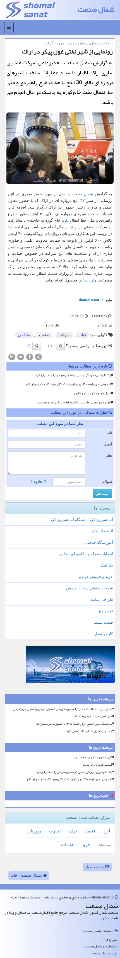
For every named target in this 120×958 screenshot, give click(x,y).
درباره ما (111, 940)
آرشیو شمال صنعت (104, 953)
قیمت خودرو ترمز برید (97, 764)
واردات (90, 280)
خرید (86, 844)
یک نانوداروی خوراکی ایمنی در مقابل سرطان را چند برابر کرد (73, 375)
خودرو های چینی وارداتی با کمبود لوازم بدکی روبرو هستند (74, 402)
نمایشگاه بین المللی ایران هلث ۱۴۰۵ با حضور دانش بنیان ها (74, 724)
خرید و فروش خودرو (96, 577)
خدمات (67, 844)
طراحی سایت (101, 599)
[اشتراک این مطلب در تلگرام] (38, 356)
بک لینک (106, 565)
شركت (64, 335)
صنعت (77, 194)
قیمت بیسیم (103, 622)
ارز (107, 831)
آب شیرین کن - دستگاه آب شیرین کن (82, 520)
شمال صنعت (96, 9)
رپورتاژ (34, 831)
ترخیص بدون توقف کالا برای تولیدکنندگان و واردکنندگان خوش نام (68, 384)
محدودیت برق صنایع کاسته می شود (89, 731)
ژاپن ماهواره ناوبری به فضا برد (93, 757)
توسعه (104, 844)
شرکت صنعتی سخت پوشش (89, 588)
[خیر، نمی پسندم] (36, 346)
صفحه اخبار (95, 867)
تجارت (55, 831)
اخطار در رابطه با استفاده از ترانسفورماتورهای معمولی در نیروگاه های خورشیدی (62, 709)
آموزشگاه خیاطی (99, 542)
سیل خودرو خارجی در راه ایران (92, 393)
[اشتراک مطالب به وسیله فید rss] (12, 356)
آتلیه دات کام (102, 531)
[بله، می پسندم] (60, 346)
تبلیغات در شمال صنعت (100, 946)
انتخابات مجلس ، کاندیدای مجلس (86, 554)
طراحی (24, 335)
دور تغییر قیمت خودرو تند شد (92, 716)
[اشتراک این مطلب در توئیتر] (21, 356)
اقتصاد (91, 831)
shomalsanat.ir (90, 300)
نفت (65, 220)
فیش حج (106, 611)
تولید (82, 335)
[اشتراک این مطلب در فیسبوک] (29, 356)
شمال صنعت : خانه (27, 875)
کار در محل (103, 634)
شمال (88, 194)
